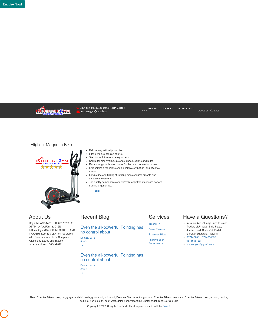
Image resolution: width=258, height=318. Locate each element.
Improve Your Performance (156, 241)
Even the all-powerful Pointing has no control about (111, 229)
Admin (83, 241)
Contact (214, 110)
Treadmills (154, 224)
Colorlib (167, 306)
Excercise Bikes (157, 234)
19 (81, 244)
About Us (203, 110)
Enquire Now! (12, 4)
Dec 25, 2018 (87, 237)
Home (144, 110)
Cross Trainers (157, 229)
